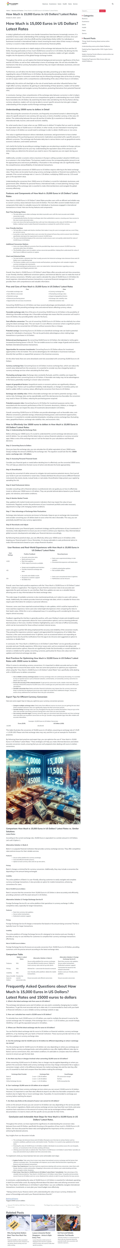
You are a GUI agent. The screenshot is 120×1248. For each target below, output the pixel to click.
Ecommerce (52, 4)
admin (19, 18)
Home (70, 4)
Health (65, 4)
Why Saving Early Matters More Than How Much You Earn (16, 1235)
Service (75, 4)
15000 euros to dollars (18, 1200)
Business (45, 4)
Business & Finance (12, 1198)
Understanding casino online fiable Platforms (96, 46)
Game (59, 4)
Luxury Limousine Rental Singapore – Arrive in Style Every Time (42, 1235)
